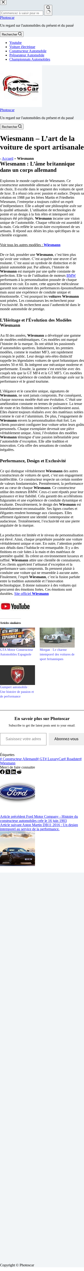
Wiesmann (52, 245)
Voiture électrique (22, 47)
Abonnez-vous (66, 739)
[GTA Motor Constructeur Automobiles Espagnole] (17, 638)
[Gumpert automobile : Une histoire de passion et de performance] (17, 675)
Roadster (72, 759)
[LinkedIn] (14, 773)
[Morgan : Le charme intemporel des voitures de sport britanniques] (57, 638)
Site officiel (31, 594)
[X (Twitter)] (8, 773)
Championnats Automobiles (29, 59)
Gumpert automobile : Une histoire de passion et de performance (17, 691)
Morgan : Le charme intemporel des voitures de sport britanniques (57, 654)
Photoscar (7, 18)
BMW (71, 275)
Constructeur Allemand (18, 759)
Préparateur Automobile (26, 55)
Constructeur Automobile (27, 51)
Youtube (15, 43)
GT (41, 759)
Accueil (7, 158)
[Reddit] (19, 773)
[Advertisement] (42, 1066)
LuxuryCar (54, 759)
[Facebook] (3, 773)
